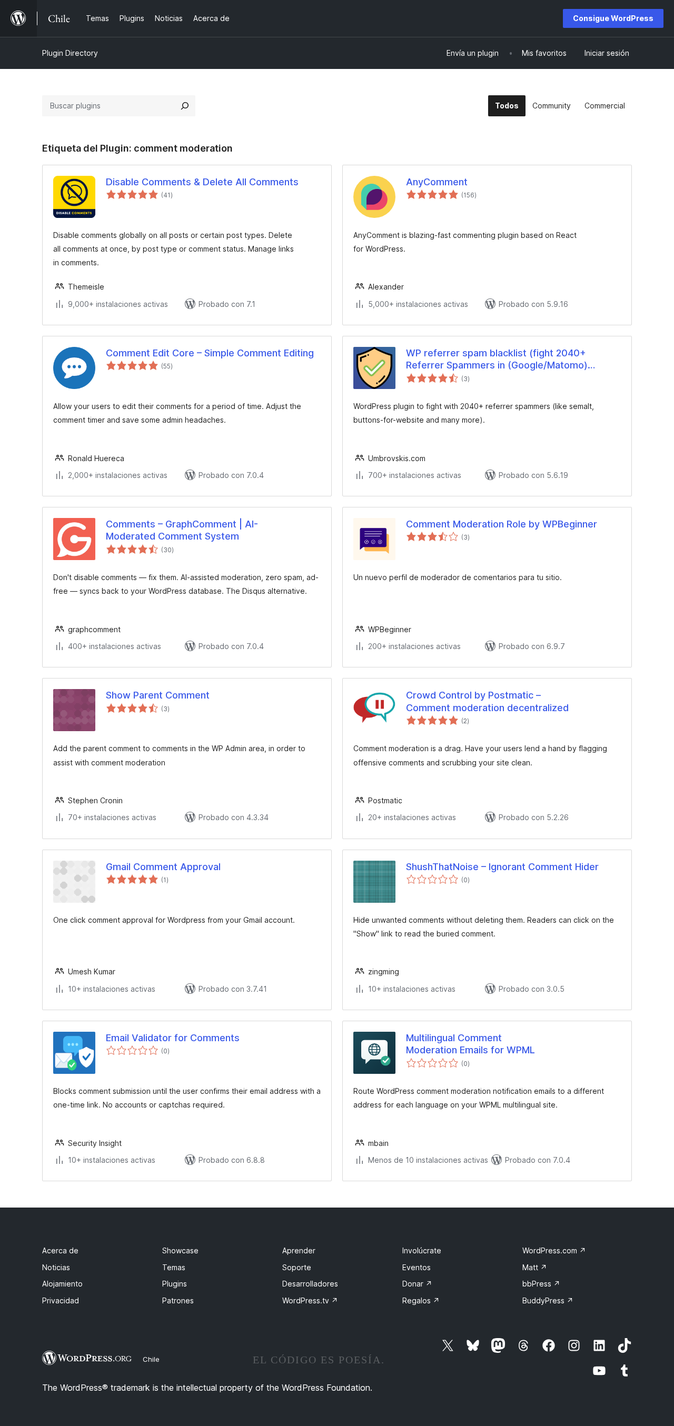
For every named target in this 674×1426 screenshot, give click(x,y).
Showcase (180, 1250)
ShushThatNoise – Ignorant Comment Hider (502, 866)
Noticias (56, 1267)
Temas (173, 1267)
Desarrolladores (310, 1283)
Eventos (416, 1267)
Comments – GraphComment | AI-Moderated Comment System (182, 530)
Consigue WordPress (613, 18)
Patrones (178, 1300)
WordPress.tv (310, 1300)
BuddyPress (547, 1300)
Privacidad (60, 1300)
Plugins (174, 1283)
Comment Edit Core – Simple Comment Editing (210, 352)
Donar (417, 1283)
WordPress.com (554, 1250)
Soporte (296, 1267)
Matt (534, 1267)
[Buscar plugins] (184, 105)
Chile (151, 1359)
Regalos (421, 1300)
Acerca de (60, 1250)
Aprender (298, 1250)
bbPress (541, 1283)
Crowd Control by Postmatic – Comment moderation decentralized (487, 701)
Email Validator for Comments (173, 1037)
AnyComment (437, 181)
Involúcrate (421, 1250)
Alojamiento (62, 1283)
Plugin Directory (70, 52)
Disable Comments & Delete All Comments (202, 181)
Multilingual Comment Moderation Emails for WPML (470, 1043)
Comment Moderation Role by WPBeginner (501, 524)
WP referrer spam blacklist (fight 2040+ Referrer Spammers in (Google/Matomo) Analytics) (497, 359)
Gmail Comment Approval (163, 866)
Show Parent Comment (158, 695)
